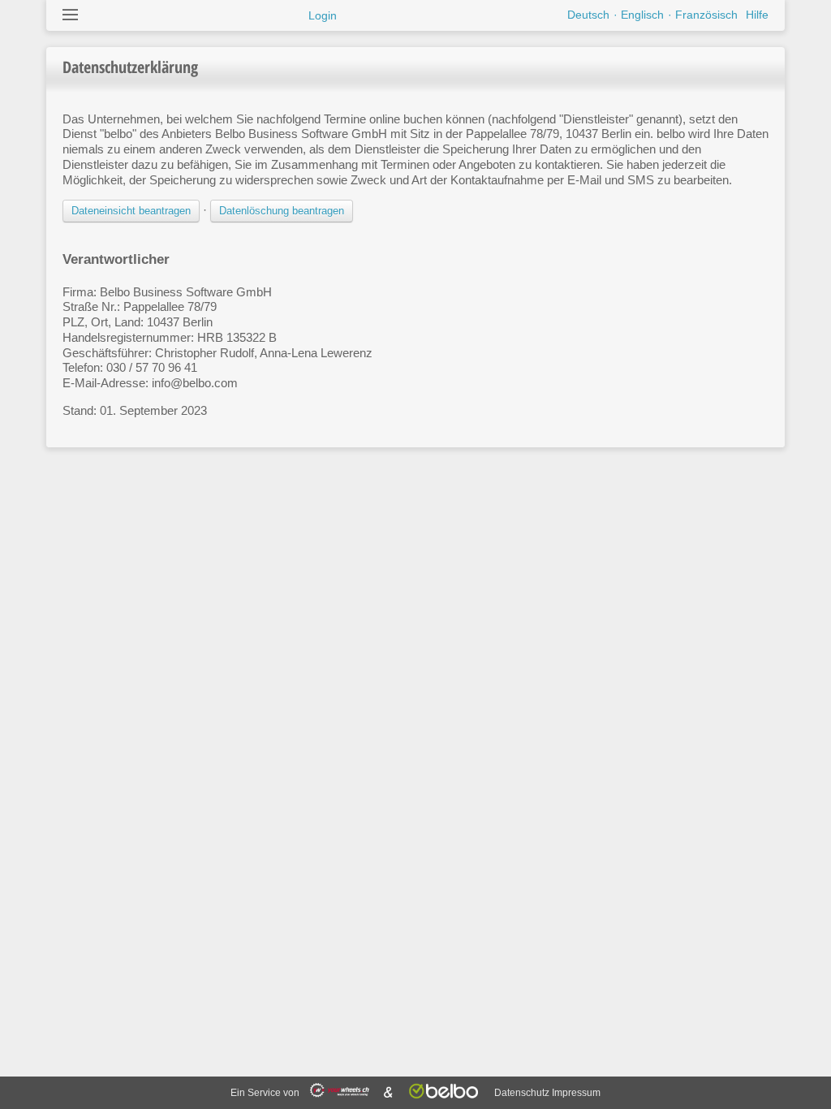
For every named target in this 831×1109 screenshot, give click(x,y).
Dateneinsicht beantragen (131, 211)
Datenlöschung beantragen (281, 211)
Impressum (576, 1092)
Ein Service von (266, 1092)
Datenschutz (521, 1092)
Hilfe (757, 14)
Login (322, 15)
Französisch (706, 14)
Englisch (642, 14)
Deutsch (588, 14)
